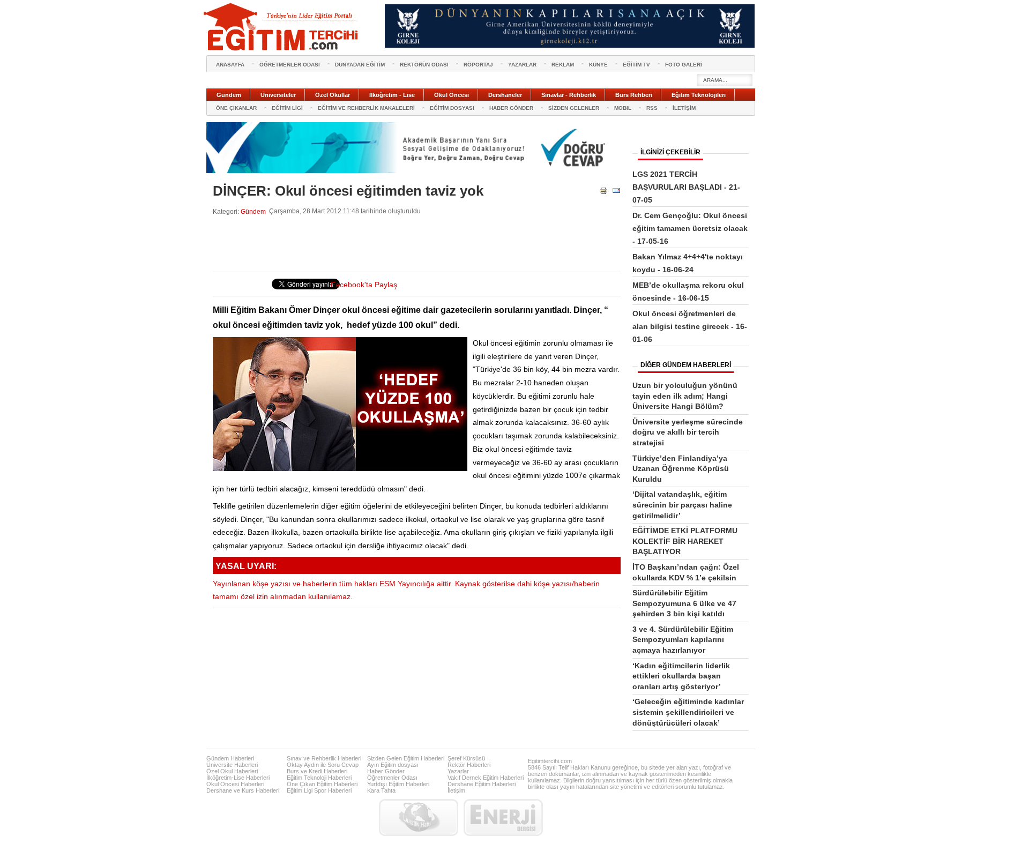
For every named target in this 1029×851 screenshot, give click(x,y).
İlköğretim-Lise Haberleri (238, 777)
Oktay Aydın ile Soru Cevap (323, 765)
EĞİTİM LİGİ (287, 108)
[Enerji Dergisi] (503, 817)
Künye (598, 65)
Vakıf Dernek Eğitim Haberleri (486, 777)
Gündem (253, 211)
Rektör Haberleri (469, 765)
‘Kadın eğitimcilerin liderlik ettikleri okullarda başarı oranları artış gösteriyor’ (681, 676)
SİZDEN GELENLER (573, 108)
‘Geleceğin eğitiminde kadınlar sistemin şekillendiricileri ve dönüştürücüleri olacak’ (688, 712)
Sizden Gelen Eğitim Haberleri (405, 758)
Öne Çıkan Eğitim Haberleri (322, 784)
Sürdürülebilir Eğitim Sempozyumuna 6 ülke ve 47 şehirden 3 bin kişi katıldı (684, 603)
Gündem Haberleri (230, 758)
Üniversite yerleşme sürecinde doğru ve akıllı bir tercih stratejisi (687, 432)
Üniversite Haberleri (232, 765)
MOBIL (622, 108)
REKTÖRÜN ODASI (424, 65)
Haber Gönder (386, 771)
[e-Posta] (616, 193)
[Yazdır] (603, 193)
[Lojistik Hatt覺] (418, 817)
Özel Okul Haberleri (232, 771)
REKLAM (562, 65)
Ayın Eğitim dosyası (393, 765)
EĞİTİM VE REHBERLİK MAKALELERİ (366, 108)
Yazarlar (458, 771)
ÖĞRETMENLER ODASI (289, 65)
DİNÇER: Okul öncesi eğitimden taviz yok (348, 190)
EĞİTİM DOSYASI (452, 108)
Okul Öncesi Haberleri (235, 784)
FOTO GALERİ (683, 65)
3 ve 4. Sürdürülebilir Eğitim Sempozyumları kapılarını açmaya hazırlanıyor (682, 639)
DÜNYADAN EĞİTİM (360, 65)
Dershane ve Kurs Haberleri (242, 790)
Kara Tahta (381, 790)
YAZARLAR (522, 65)
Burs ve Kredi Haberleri (317, 771)
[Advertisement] (408, 244)
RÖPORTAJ (478, 65)
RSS (652, 108)
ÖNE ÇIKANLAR (236, 108)
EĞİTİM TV (636, 65)
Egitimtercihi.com (550, 761)
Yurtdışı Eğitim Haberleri (398, 784)
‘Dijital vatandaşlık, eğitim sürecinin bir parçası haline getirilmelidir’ (682, 504)
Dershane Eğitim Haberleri (482, 784)
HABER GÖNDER (511, 108)
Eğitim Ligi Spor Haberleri (319, 790)
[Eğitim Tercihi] (282, 27)
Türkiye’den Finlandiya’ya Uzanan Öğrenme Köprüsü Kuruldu (680, 468)
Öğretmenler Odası (392, 777)
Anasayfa (230, 65)
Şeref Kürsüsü (466, 758)
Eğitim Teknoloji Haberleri (319, 777)
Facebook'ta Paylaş (364, 285)
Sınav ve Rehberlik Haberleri (324, 758)
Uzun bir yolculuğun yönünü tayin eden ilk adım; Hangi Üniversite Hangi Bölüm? (684, 395)
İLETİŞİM (684, 108)
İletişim (456, 790)
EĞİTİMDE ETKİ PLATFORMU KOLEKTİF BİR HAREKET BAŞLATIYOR (684, 541)
